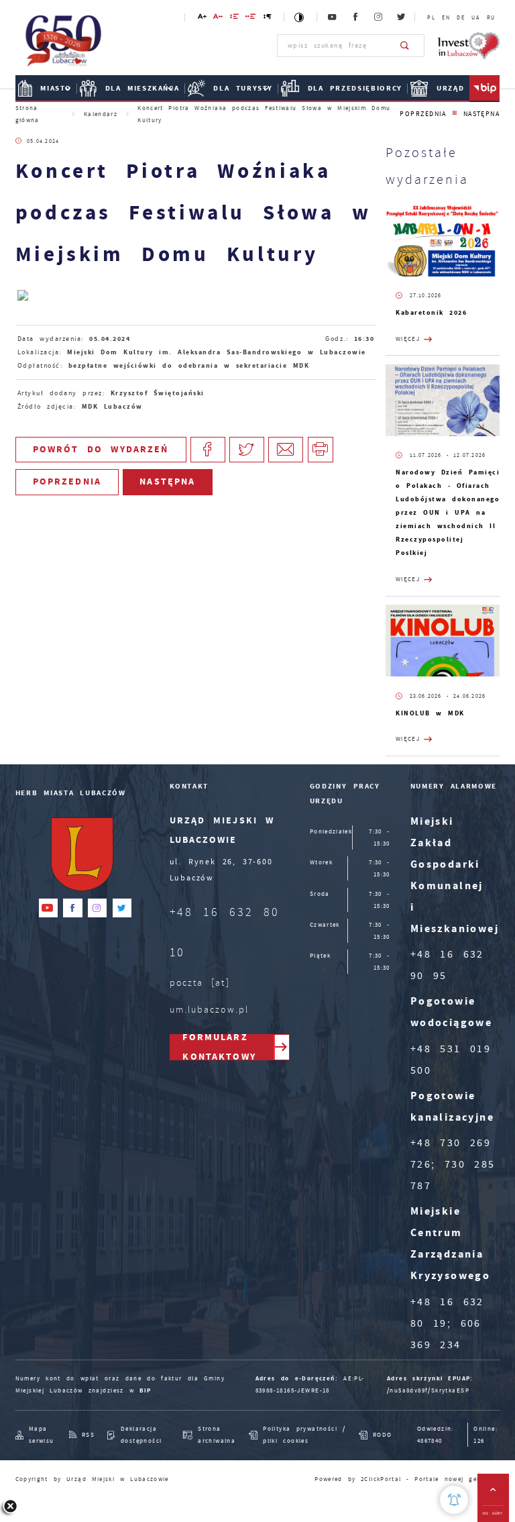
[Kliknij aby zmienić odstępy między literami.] (218, 18)
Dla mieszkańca (142, 88)
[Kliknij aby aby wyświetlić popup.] (454, 1500)
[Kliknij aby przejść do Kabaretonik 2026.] (443, 241)
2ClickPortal (381, 1479)
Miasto (56, 88)
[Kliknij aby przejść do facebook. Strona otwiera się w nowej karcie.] (355, 17)
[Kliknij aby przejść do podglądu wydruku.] (321, 450)
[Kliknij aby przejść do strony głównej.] (64, 44)
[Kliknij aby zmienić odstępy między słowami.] (251, 18)
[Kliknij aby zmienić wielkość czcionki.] (202, 18)
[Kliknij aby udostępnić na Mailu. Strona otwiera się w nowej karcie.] (285, 450)
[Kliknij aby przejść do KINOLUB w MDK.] (443, 641)
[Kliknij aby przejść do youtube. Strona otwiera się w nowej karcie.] (332, 17)
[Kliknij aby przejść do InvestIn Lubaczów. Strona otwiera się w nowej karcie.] (469, 45)
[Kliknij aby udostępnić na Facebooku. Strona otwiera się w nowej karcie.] (207, 450)
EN (445, 17)
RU (491, 17)
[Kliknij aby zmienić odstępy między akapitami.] (268, 18)
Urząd (450, 88)
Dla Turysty (243, 88)
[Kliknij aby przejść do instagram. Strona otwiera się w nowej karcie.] (378, 17)
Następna (481, 113)
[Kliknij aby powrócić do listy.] (455, 114)
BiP (484, 88)
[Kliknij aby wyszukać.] (405, 45)
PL (431, 17)
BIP (145, 1390)
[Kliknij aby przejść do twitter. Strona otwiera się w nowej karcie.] (401, 17)
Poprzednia (423, 113)
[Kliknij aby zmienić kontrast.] (300, 17)
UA (475, 17)
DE (460, 17)
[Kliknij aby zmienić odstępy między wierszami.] (234, 18)
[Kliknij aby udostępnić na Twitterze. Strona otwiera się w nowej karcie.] (246, 450)
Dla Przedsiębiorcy (355, 88)
